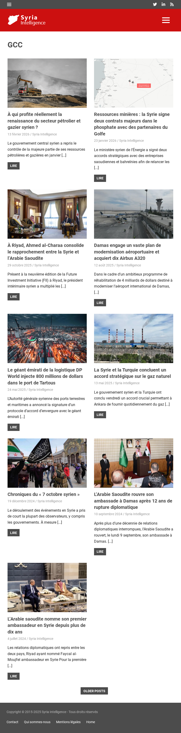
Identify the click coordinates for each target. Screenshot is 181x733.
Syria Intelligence (44, 134)
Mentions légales (68, 722)
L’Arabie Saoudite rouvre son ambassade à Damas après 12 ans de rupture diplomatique (133, 500)
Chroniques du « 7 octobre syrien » (44, 494)
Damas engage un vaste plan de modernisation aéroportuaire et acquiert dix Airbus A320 (127, 251)
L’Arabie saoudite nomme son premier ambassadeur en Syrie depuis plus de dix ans (47, 625)
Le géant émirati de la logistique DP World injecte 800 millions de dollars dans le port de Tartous (45, 376)
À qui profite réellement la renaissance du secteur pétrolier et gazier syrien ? (44, 120)
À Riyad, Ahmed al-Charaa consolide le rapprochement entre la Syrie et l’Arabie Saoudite (46, 251)
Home (90, 722)
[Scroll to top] (174, 726)
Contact (12, 722)
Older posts (94, 691)
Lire (13, 166)
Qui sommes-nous (37, 722)
